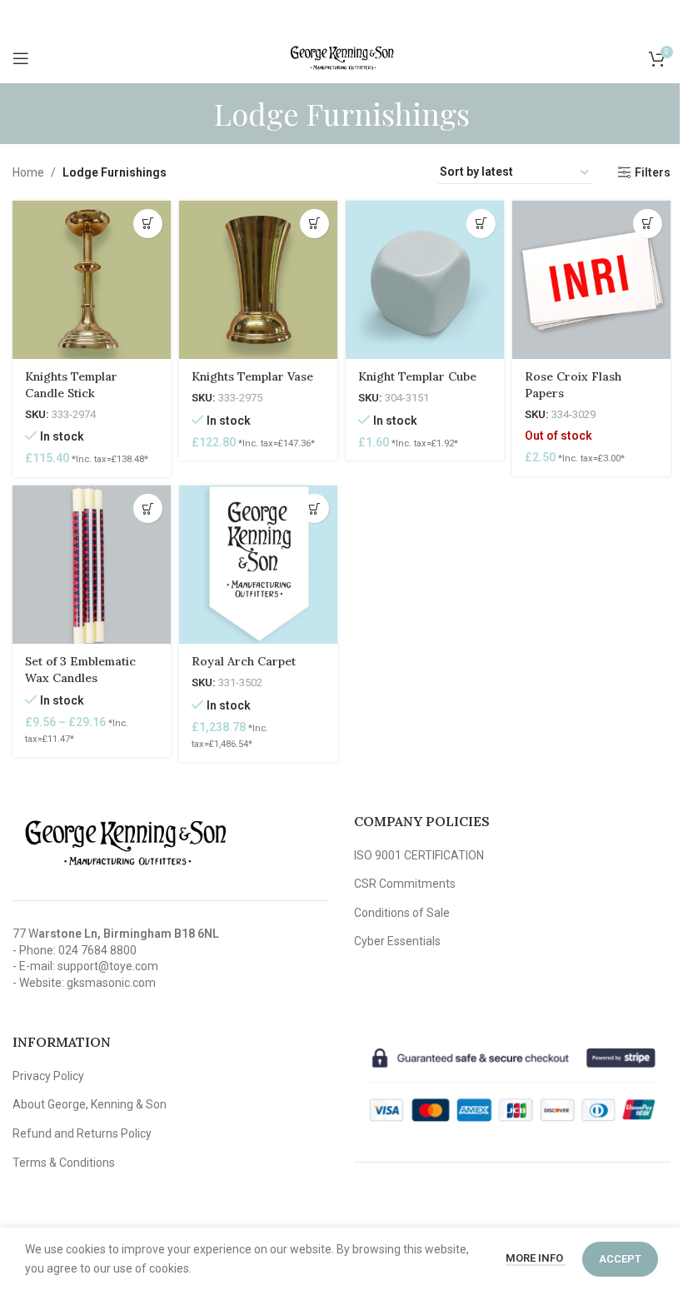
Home (28, 172)
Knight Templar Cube (417, 376)
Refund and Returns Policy (82, 1133)
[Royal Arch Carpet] (258, 565)
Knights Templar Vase (252, 376)
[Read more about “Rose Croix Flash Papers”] (647, 223)
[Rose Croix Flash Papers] (591, 280)
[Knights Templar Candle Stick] (91, 280)
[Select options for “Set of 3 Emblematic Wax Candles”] (147, 508)
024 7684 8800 (97, 950)
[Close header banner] (662, 16)
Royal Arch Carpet (244, 661)
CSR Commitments (405, 883)
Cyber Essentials (397, 941)
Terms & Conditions (63, 1162)
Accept (620, 1259)
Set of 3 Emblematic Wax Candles (80, 669)
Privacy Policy (48, 1076)
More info (536, 1258)
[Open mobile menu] (20, 58)
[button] (147, 223)
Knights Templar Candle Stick (71, 385)
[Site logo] (341, 57)
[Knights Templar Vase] (258, 280)
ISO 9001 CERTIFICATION (419, 855)
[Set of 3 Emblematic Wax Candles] (91, 565)
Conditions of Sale (402, 912)
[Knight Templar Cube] (425, 280)
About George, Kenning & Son (89, 1104)
